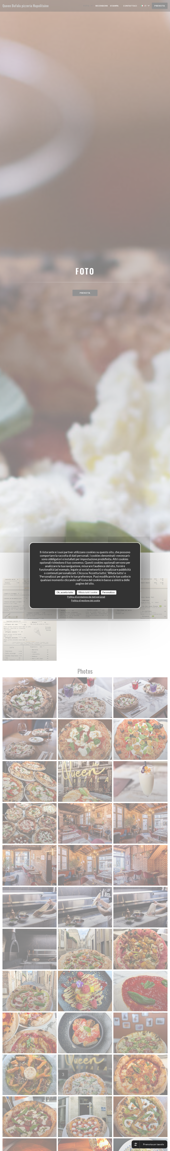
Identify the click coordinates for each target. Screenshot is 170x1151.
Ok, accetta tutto (65, 592)
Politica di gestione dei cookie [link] (85, 600)
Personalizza (108, 592)
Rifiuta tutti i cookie (88, 592)
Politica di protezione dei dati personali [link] (86, 596)
